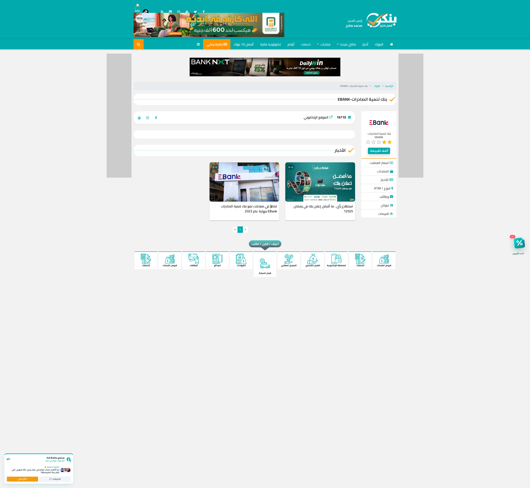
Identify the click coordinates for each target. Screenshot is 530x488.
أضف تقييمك (379, 150)
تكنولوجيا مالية (270, 44)
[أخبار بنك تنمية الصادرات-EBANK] (379, 23)
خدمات (306, 44)
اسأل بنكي (22, 479)
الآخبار (385, 180)
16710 (341, 117)
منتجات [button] (325, 44)
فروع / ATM (382, 188)
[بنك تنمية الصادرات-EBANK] (379, 122)
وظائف (384, 197)
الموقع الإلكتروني (316, 117)
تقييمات (384, 214)
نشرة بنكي (214, 44)
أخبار (365, 44)
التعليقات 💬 (55, 479)
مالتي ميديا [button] (348, 44)
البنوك (379, 44)
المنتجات (383, 171)
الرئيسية (389, 86)
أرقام (291, 44)
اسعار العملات (380, 163)
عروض (385, 205)
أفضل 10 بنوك (244, 44)
